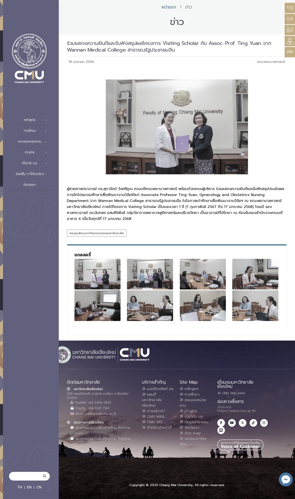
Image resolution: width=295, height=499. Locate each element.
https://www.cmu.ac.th (236, 411)
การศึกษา (191, 394)
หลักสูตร (190, 389)
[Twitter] (242, 423)
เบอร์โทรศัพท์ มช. (160, 389)
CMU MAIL (155, 416)
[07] (203, 305)
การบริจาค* (155, 411)
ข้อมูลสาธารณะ (195, 422)
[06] (150, 305)
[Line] (221, 430)
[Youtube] (232, 423)
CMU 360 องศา (233, 393)
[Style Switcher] (290, 19)
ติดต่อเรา (30, 184)
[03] (203, 274)
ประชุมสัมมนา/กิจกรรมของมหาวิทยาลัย (96, 233)
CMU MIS (154, 422)
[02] (97, 274)
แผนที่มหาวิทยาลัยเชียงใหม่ (152, 400)
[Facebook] (221, 423)
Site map (192, 433)
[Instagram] (264, 423)
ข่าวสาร (190, 411)
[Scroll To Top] (287, 494)
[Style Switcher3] (290, 8)
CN (38, 487)
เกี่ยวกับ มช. (193, 416)
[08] (255, 305)
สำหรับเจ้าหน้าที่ (158, 427)
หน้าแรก (169, 7)
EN (29, 487)
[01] (150, 274)
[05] (97, 305)
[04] (255, 274)
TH (19, 487)
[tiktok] (253, 423)
